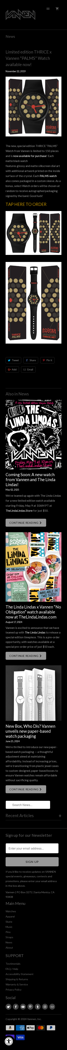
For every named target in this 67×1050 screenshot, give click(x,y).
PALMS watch (48, 176)
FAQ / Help (12, 968)
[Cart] (57, 9)
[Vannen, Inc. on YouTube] (23, 1007)
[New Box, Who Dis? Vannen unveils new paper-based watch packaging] (33, 693)
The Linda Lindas (35, 632)
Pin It (49, 360)
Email (30, 369)
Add (14, 369)
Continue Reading (24, 522)
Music (9, 926)
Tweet (15, 360)
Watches (11, 911)
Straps (9, 937)
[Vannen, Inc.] (20, 16)
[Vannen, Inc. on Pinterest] (30, 1007)
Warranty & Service (17, 984)
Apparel (10, 916)
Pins (8, 932)
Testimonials (13, 963)
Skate (9, 921)
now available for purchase (29, 156)
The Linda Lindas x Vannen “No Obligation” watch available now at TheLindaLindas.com (33, 611)
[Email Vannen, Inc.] (52, 1007)
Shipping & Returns (17, 979)
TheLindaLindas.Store (19, 510)
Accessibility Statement (20, 974)
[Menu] (48, 9)
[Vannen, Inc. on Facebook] (16, 1007)
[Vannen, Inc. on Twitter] (8, 1007)
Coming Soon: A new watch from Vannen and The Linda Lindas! (30, 479)
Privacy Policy (13, 989)
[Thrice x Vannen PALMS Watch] (33, 256)
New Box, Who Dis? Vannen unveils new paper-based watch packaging (30, 731)
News (10, 36)
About (9, 947)
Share (33, 360)
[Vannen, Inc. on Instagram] (45, 1007)
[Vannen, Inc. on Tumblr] (38, 1007)
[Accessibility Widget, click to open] (9, 1041)
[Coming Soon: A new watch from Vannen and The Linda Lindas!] (33, 434)
